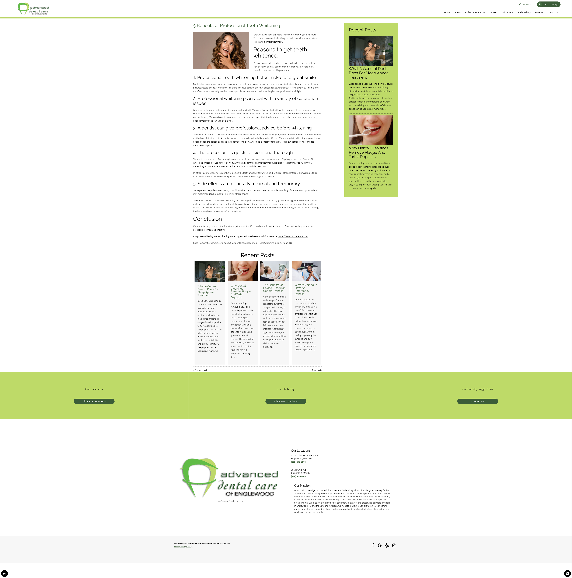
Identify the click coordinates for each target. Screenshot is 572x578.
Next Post (316, 369)
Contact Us (553, 12)
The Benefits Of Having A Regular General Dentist (274, 287)
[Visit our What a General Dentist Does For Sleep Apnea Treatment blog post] (210, 271)
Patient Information (475, 12)
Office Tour (507, 12)
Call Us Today (550, 4)
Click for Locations (94, 401)
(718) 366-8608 (298, 476)
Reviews (539, 12)
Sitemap (189, 546)
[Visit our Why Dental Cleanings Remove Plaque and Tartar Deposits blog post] (243, 271)
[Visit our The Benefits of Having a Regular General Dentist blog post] (274, 271)
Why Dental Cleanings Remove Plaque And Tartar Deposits (241, 291)
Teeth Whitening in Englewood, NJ (275, 242)
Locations (527, 4)
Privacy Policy (179, 546)
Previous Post (201, 369)
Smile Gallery (524, 12)
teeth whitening (295, 34)
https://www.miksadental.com (293, 236)
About (458, 12)
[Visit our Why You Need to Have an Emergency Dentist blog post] (306, 271)
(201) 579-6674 (298, 461)
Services (493, 12)
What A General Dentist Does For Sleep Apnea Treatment (208, 291)
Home (447, 12)
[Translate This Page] (567, 573)
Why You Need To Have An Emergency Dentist (306, 289)
